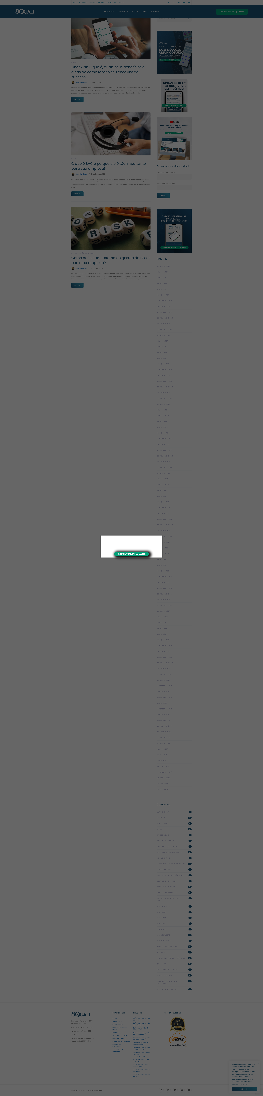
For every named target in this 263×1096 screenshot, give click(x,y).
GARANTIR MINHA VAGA (132, 554)
